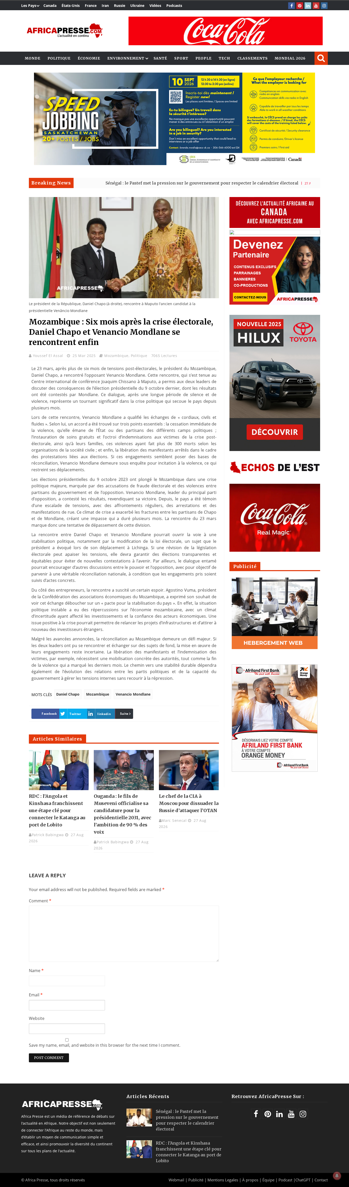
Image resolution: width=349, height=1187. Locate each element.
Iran (105, 5)
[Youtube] (316, 5)
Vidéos (155, 5)
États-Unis (71, 5)
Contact (321, 1179)
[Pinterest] (299, 5)
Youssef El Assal (48, 355)
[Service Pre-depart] (174, 163)
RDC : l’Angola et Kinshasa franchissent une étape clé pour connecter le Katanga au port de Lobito (57, 810)
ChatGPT (302, 1179)
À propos (250, 1179)
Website (36, 1018)
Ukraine (137, 5)
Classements (252, 58)
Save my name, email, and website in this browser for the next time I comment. (104, 1045)
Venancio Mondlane (133, 694)
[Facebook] (291, 5)
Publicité (196, 1179)
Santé (160, 58)
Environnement (125, 58)
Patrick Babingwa (48, 834)
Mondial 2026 (290, 58)
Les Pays (28, 5)
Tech (224, 58)
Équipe (268, 1179)
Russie (119, 5)
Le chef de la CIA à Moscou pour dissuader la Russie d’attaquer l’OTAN (188, 803)
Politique (59, 58)
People (203, 58)
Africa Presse (36, 1179)
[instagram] (324, 5)
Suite (124, 713)
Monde (32, 58)
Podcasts (174, 5)
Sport (181, 58)
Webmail (176, 1179)
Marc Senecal (174, 820)
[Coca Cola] (226, 31)
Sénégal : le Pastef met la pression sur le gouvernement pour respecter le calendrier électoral (164, 183)
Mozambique (116, 355)
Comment (40, 901)
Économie (89, 58)
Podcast (285, 1179)
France (91, 5)
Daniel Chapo (67, 694)
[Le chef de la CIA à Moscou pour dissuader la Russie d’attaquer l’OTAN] (189, 770)
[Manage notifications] (337, 1176)
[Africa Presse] (64, 30)
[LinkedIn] (308, 5)
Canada (49, 5)
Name (36, 970)
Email (36, 995)
